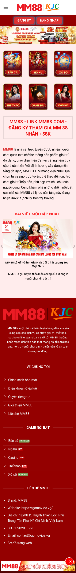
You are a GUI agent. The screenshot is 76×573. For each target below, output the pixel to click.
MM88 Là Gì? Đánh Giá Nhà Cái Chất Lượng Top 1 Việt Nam (38, 264)
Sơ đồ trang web (20, 543)
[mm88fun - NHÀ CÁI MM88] (38, 7)
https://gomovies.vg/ (37, 508)
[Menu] (5, 7)
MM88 (8, 149)
